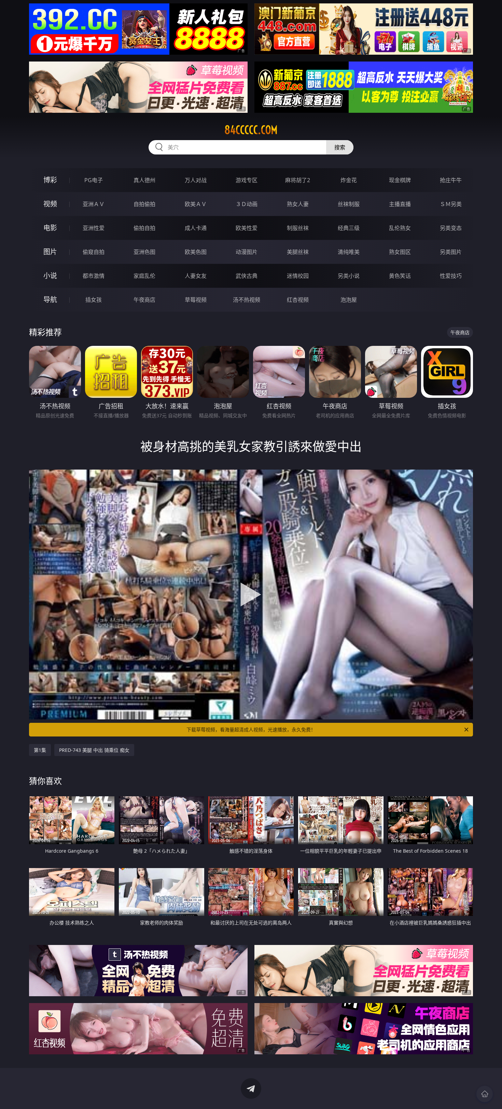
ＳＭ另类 (451, 204)
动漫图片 (246, 252)
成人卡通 (196, 228)
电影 (50, 227)
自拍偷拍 (144, 204)
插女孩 (93, 299)
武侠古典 (246, 276)
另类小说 (349, 276)
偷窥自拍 (93, 252)
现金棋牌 (400, 180)
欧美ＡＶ (196, 204)
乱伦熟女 (400, 228)
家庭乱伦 (144, 276)
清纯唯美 (349, 252)
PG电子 (93, 180)
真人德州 (144, 180)
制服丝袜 (298, 228)
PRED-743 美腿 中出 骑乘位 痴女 (94, 750)
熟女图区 (400, 252)
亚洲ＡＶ (93, 204)
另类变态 (451, 228)
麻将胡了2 (297, 180)
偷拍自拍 (144, 228)
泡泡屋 (348, 299)
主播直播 (400, 204)
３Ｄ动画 (246, 204)
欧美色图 (196, 252)
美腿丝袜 (298, 252)
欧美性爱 (246, 228)
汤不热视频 (246, 299)
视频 (50, 203)
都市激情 (93, 276)
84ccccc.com (251, 130)
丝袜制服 (349, 204)
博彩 (50, 180)
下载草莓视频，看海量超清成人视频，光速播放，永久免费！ (251, 729)
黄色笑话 (400, 276)
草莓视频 (196, 299)
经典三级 (349, 228)
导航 (50, 299)
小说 (50, 275)
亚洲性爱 (93, 228)
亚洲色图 (144, 252)
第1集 (40, 750)
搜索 (339, 147)
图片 (50, 251)
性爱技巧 (451, 276)
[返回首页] (484, 1094)
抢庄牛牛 (451, 180)
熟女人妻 (298, 204)
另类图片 (451, 252)
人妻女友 (196, 276)
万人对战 (196, 180)
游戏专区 (246, 180)
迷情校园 (298, 276)
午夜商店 (144, 299)
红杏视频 (298, 299)
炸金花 (348, 180)
